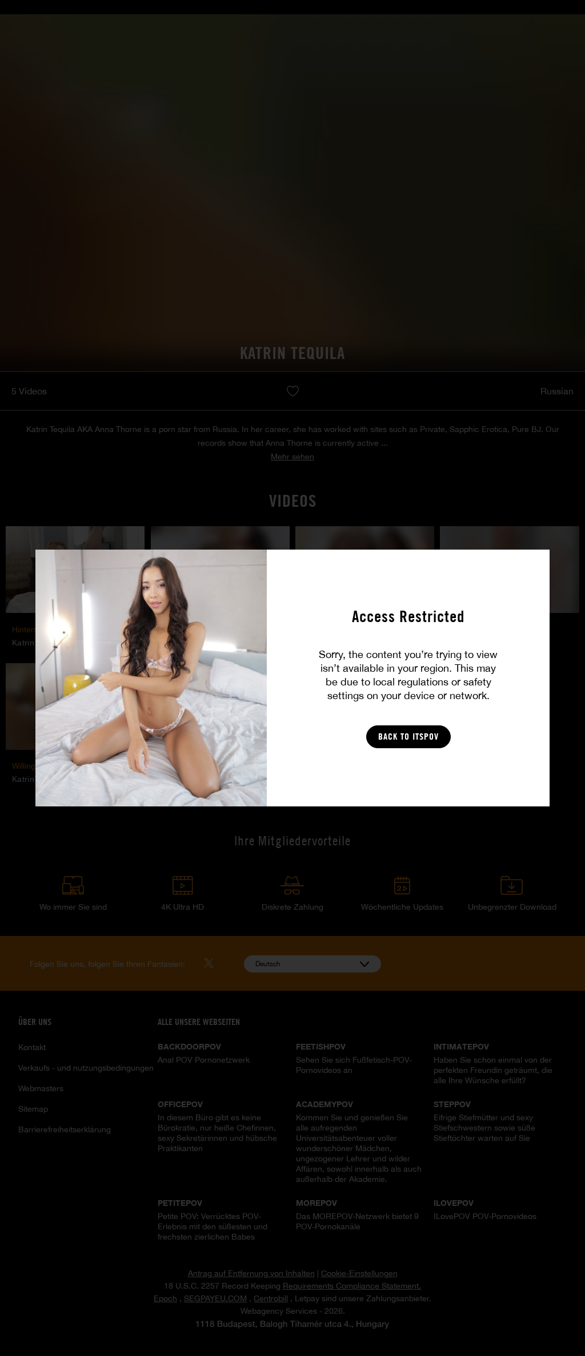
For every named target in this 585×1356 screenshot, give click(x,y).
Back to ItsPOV (408, 736)
